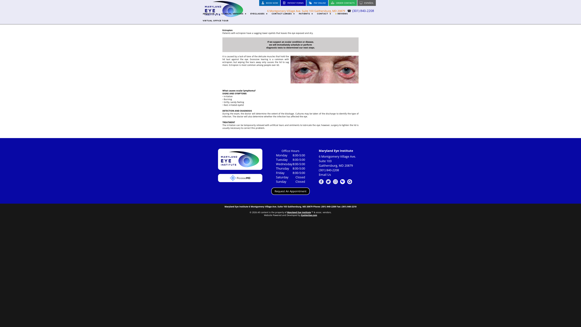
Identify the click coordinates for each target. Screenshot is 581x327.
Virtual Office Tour (215, 21)
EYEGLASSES (257, 14)
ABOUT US (208, 14)
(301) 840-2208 (329, 170)
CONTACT (322, 14)
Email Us (325, 175)
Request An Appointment (290, 191)
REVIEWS (341, 14)
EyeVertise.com (309, 215)
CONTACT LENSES (282, 14)
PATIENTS (304, 14)
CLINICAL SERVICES (232, 14)
